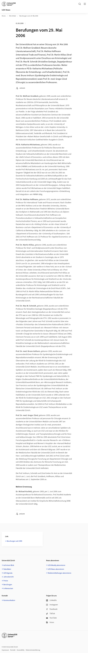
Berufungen (7, 584)
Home (4, 16)
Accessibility (20, 650)
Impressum (5, 650)
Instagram (54, 604)
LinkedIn (53, 600)
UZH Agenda (7, 573)
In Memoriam (8, 588)
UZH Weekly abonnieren (56, 565)
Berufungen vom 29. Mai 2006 (28, 16)
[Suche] (79, 3)
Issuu (52, 622)
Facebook (53, 609)
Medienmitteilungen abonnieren (59, 573)
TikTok (52, 613)
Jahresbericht (8, 577)
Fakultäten (7, 569)
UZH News (6, 10)
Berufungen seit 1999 (14, 541)
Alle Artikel (12, 16)
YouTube (53, 618)
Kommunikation (9, 600)
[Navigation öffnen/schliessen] (84, 3)
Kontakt (12, 650)
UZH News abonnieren (56, 569)
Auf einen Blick (8, 565)
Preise (5, 581)
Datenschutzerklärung (33, 650)
